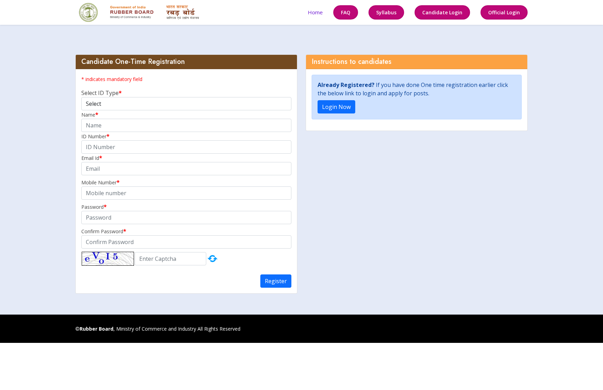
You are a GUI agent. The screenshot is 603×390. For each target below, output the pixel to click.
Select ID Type (100, 93)
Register (276, 281)
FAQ (345, 12)
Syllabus (386, 12)
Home (315, 12)
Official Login (504, 12)
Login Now (336, 107)
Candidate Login (442, 12)
